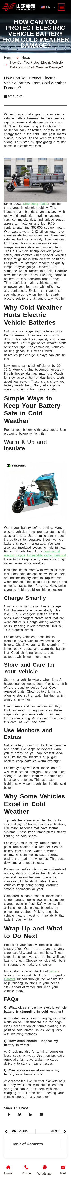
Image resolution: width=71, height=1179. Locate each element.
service (54, 971)
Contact (9, 979)
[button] (61, 7)
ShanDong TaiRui (36, 203)
